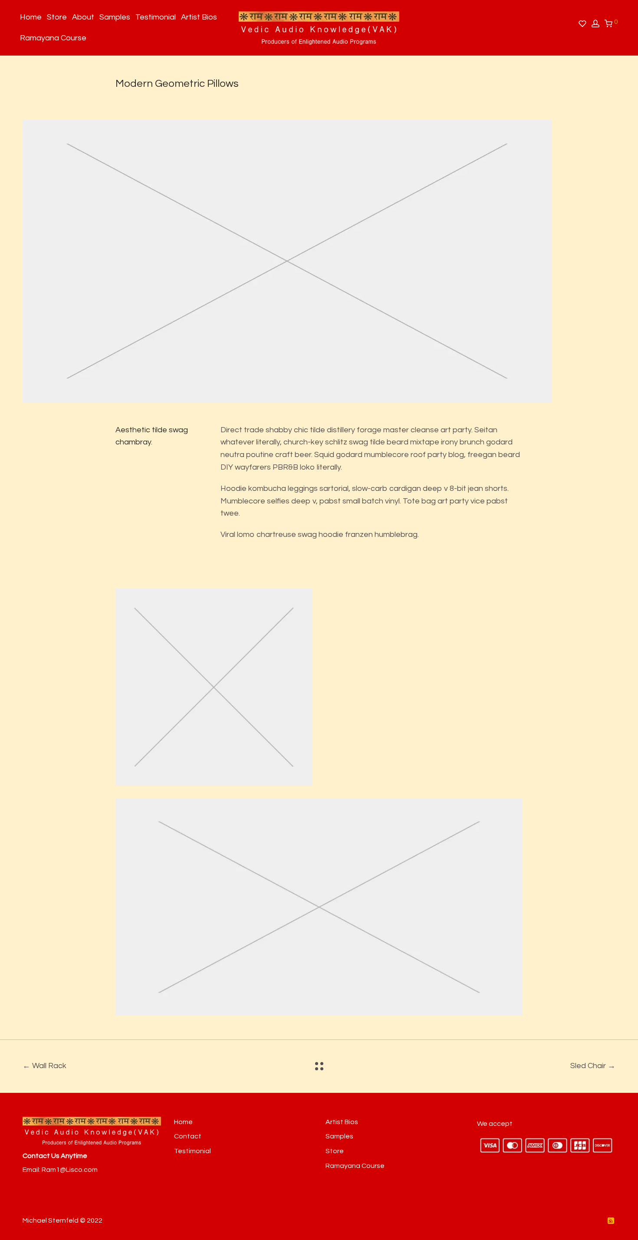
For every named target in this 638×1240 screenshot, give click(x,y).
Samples (114, 17)
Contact (187, 1136)
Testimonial (155, 17)
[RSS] (611, 1220)
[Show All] (319, 1066)
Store (57, 17)
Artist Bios (199, 17)
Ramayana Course (53, 38)
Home (31, 17)
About (83, 17)
